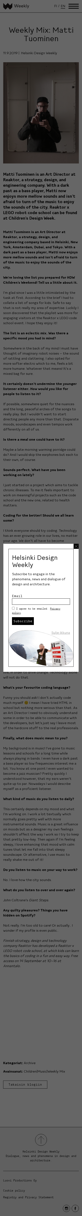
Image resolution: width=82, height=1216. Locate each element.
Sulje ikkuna (60, 632)
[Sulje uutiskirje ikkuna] (76, 546)
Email (17, 596)
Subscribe (22, 621)
